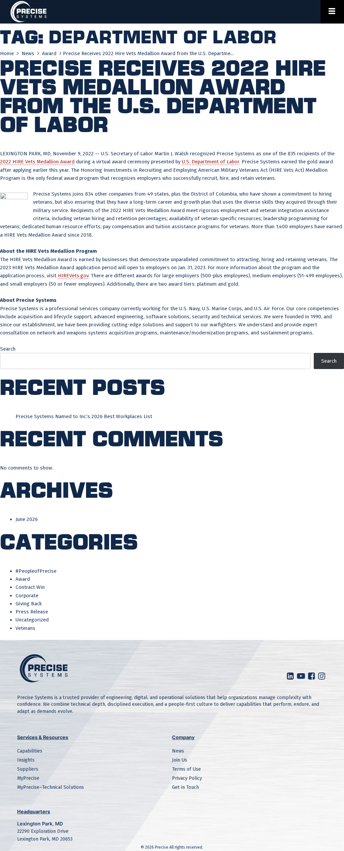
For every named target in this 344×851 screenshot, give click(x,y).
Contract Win (30, 587)
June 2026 (26, 519)
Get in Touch (185, 787)
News (29, 53)
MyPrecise (28, 778)
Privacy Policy (187, 778)
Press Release (31, 612)
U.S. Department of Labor (210, 162)
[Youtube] (302, 677)
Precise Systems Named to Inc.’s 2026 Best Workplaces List (83, 416)
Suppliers (27, 769)
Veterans (25, 628)
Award (50, 53)
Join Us (179, 760)
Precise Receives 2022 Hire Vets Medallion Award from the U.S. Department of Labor (163, 95)
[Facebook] (312, 677)
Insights (26, 760)
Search (7, 349)
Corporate (26, 596)
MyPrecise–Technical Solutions (50, 787)
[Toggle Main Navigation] (332, 12)
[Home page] (28, 11)
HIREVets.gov (73, 276)
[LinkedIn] (291, 677)
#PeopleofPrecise (35, 571)
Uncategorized (32, 620)
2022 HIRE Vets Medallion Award (37, 162)
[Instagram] (322, 677)
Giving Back (28, 604)
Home (7, 53)
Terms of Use (186, 769)
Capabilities (29, 751)
